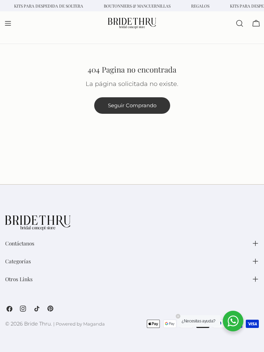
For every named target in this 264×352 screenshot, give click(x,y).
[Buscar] (239, 23)
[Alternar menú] (8, 23)
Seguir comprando (132, 105)
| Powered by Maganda (79, 324)
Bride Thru (37, 323)
